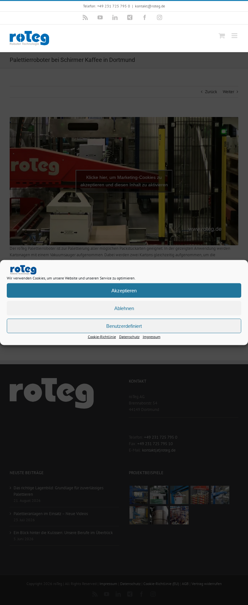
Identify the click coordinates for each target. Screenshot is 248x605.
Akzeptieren (124, 290)
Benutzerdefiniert (124, 325)
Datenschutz (129, 336)
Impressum (151, 336)
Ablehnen (124, 308)
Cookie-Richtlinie (102, 336)
